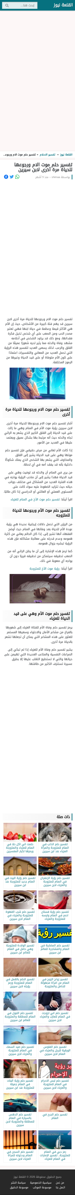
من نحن (60, 1182)
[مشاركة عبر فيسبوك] (6, 177)
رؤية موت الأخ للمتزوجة (44, 568)
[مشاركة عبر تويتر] (12, 177)
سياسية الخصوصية (40, 1182)
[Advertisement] (37, 81)
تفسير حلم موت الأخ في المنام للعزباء (35, 499)
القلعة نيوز (63, 5)
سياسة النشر (18, 1182)
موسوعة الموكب (42, 1187)
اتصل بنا (60, 1187)
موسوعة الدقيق (19, 1187)
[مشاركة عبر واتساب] (17, 177)
